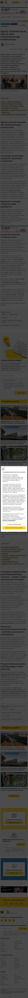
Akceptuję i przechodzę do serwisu (14, 528)
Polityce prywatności (9, 520)
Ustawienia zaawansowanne (14, 524)
